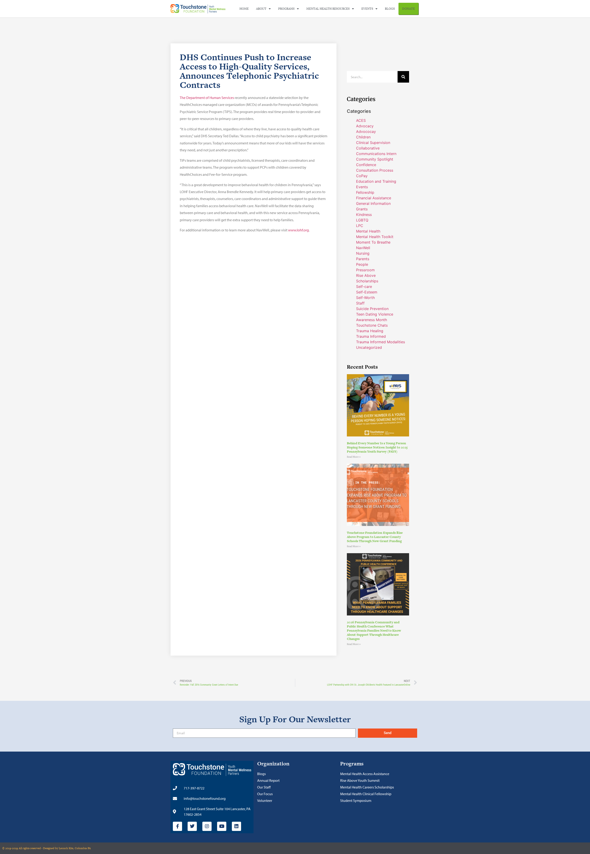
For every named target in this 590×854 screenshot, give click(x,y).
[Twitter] (192, 826)
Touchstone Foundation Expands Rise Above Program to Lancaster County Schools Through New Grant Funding (375, 536)
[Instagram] (207, 826)
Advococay (366, 131)
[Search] (403, 77)
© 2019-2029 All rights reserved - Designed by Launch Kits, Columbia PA (46, 848)
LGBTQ (362, 220)
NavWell (363, 247)
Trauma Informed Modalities (380, 342)
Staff (360, 303)
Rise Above (366, 275)
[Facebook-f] (177, 826)
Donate (408, 8)
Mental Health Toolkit (374, 236)
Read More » (354, 456)
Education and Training (376, 181)
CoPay (362, 175)
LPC (359, 225)
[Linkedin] (236, 826)
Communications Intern (376, 153)
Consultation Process (374, 170)
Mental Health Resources (328, 8)
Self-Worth (365, 297)
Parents (362, 259)
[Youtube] (221, 826)
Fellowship (365, 192)
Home (244, 8)
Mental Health (368, 231)
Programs (286, 8)
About (261, 8)
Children (363, 137)
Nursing (362, 253)
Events (367, 8)
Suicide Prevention (372, 308)
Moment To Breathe (373, 242)
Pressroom (365, 270)
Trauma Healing (369, 330)
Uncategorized (369, 347)
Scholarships (367, 281)
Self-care (364, 286)
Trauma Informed (371, 336)
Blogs (390, 8)
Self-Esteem (366, 292)
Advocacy (365, 126)
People (362, 264)
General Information (373, 203)
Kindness (364, 214)
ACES (361, 120)
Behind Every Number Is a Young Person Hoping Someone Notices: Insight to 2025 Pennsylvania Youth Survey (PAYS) (377, 447)
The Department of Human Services (207, 97)
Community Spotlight (374, 159)
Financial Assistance (373, 198)
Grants (362, 209)
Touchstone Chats (372, 325)
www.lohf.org (298, 230)
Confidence (366, 164)
